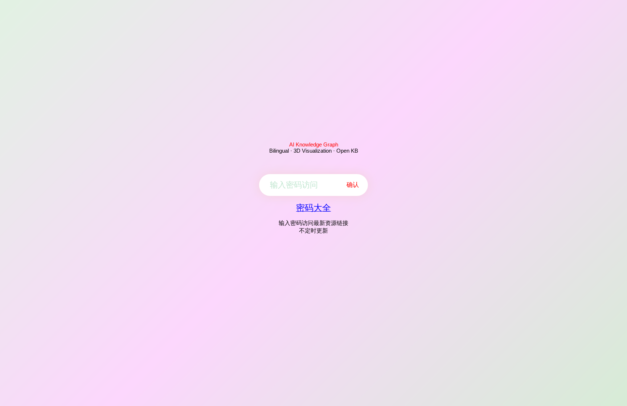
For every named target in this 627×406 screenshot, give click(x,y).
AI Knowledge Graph (313, 144)
